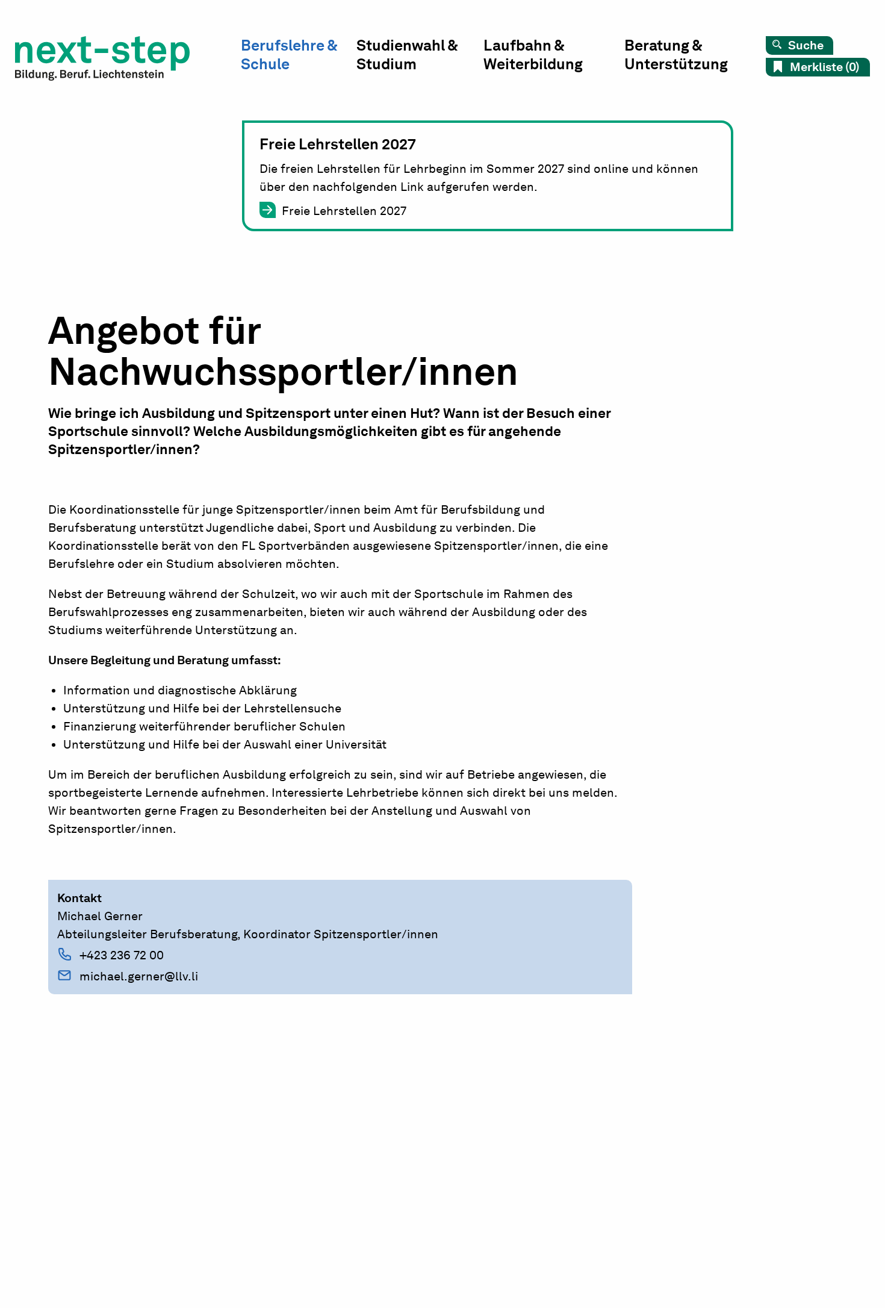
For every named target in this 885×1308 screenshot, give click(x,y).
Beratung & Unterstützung (676, 54)
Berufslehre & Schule (289, 54)
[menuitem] (298, 57)
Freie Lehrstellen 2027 (344, 211)
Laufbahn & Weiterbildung (533, 54)
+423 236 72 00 (121, 955)
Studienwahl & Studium (407, 54)
